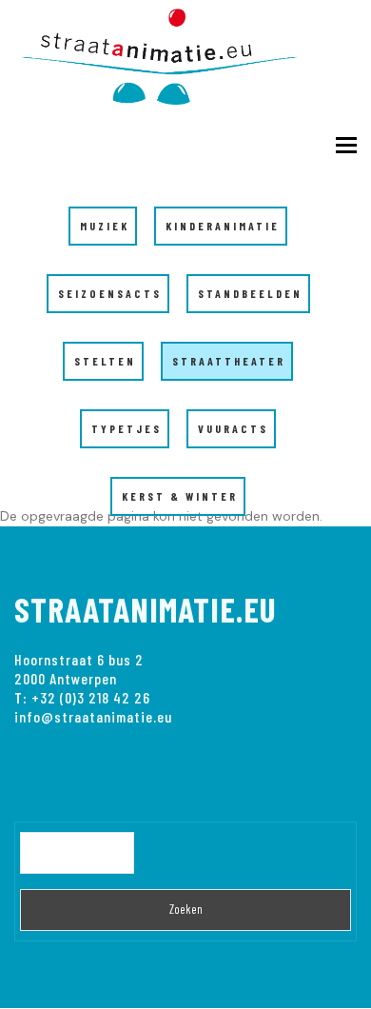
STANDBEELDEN (250, 293)
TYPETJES (126, 428)
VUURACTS (233, 428)
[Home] (171, 52)
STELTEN (105, 360)
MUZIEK (104, 225)
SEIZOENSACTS (110, 293)
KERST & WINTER (180, 496)
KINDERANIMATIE (223, 225)
